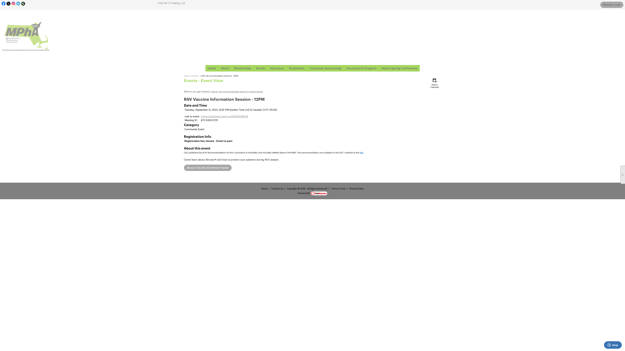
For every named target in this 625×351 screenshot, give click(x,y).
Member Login (612, 4)
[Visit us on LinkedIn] (18, 4)
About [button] (225, 68)
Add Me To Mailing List (171, 3)
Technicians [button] (296, 68)
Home (212, 68)
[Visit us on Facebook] (4, 4)
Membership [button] (242, 68)
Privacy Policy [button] (356, 188)
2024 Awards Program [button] (361, 68)
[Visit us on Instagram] (13, 4)
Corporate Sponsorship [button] (325, 68)
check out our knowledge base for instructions (237, 91)
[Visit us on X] (9, 4)
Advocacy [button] (277, 68)
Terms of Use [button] (338, 188)
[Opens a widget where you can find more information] (613, 345)
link (361, 153)
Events (195, 76)
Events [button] (260, 68)
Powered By (304, 193)
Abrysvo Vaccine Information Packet (208, 167)
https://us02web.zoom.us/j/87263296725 (224, 116)
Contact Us (277, 188)
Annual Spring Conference (399, 68)
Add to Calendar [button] (434, 83)
